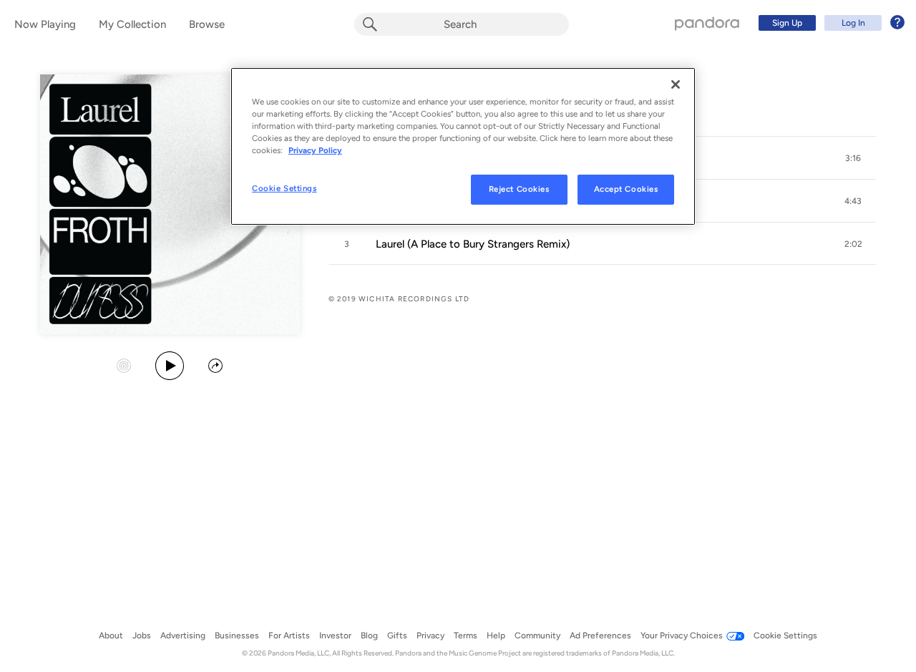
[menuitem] (829, 23)
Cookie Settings (284, 188)
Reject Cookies (519, 189)
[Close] (675, 84)
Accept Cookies (626, 189)
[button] (853, 158)
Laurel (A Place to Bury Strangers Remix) (473, 244)
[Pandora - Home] (707, 23)
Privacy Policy (315, 150)
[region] (463, 146)
